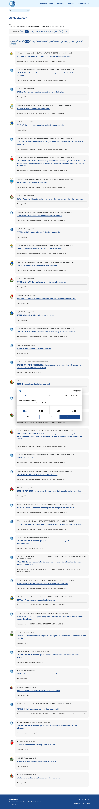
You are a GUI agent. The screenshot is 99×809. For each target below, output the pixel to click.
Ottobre (72, 41)
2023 (37, 31)
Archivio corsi (16, 10)
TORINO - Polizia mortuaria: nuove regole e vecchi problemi (39, 709)
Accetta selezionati (49, 416)
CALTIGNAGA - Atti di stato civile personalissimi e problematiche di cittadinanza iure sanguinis (49, 74)
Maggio (39, 41)
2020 (51, 31)
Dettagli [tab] (50, 395)
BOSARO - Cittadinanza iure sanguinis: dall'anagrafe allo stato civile (42, 583)
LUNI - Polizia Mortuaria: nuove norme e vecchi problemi (38, 265)
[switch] (41, 411)
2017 (66, 31)
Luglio (51, 41)
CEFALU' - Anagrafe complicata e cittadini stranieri (36, 600)
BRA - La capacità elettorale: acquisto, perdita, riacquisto (38, 690)
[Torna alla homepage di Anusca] (12, 3)
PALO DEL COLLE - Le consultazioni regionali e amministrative (40, 125)
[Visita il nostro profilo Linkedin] (82, 800)
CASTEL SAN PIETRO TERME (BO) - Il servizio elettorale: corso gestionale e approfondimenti (46, 542)
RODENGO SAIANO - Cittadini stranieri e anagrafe (36, 315)
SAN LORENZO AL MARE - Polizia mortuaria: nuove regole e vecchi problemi (46, 332)
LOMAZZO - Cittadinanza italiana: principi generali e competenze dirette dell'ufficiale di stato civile (50, 143)
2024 (32, 31)
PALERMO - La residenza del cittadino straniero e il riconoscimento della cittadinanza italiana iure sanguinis (49, 563)
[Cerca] (89, 4)
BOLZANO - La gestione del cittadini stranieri (34, 348)
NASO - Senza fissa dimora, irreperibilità (32, 182)
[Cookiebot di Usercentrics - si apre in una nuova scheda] (74, 391)
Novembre (79, 41)
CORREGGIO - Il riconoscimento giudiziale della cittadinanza (39, 216)
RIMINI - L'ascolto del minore (28, 458)
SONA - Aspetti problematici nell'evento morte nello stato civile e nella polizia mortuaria (50, 199)
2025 (23, 10)
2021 (46, 31)
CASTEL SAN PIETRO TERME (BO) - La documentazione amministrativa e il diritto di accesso (49, 656)
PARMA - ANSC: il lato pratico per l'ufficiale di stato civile (38, 232)
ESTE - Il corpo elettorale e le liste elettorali (33, 384)
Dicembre (13, 44)
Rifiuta (28, 416)
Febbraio (20, 41)
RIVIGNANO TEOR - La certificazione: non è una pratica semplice (41, 282)
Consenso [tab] (27, 395)
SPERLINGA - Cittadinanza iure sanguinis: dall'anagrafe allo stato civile (44, 56)
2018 (61, 31)
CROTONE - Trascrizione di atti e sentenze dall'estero (37, 474)
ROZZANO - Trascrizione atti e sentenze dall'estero (36, 761)
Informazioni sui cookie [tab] (71, 395)
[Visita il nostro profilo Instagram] (88, 800)
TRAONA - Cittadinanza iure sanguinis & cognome (36, 745)
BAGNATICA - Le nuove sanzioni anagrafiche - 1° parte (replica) (40, 92)
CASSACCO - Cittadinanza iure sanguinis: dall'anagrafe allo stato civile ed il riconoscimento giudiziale (51, 637)
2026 (22, 31)
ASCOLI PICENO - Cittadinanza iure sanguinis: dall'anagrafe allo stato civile (45, 508)
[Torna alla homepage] (11, 10)
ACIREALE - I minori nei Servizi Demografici (33, 109)
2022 (41, 31)
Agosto (57, 41)
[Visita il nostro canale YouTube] (85, 800)
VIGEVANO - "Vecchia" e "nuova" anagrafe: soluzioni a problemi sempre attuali (46, 299)
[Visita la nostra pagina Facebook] (77, 800)
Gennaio (13, 41)
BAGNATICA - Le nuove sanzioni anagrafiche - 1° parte (37, 674)
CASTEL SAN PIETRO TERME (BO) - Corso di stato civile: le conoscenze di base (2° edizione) (48, 727)
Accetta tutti (70, 416)
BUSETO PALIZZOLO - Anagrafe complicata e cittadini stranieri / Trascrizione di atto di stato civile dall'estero (50, 618)
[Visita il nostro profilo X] (80, 800)
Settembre (64, 41)
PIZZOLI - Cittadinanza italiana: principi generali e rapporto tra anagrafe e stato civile (49, 524)
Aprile (32, 41)
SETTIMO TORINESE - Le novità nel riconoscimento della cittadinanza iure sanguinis (49, 491)
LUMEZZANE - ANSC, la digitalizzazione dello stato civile (38, 778)
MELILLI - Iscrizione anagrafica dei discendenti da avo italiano (40, 249)
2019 (56, 31)
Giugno (45, 41)
